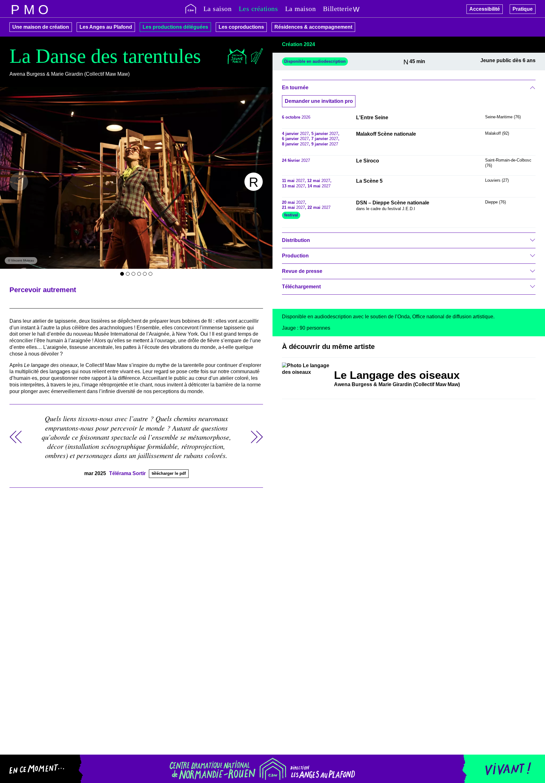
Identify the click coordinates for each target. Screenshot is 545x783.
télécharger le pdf (169, 473)
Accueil (190, 8)
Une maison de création (40, 27)
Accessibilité (484, 9)
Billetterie (338, 9)
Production (295, 255)
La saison (217, 9)
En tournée (295, 87)
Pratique (523, 9)
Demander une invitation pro (319, 101)
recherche (29, 8)
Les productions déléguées (175, 27)
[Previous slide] (18, 181)
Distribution (296, 240)
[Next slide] (253, 181)
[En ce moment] (41, 769)
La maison (300, 9)
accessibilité (43, 8)
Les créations (258, 9)
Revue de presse (302, 271)
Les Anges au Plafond (105, 27)
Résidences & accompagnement (313, 27)
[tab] (122, 274)
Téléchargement (301, 286)
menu (15, 8)
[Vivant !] (503, 769)
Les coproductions (241, 27)
